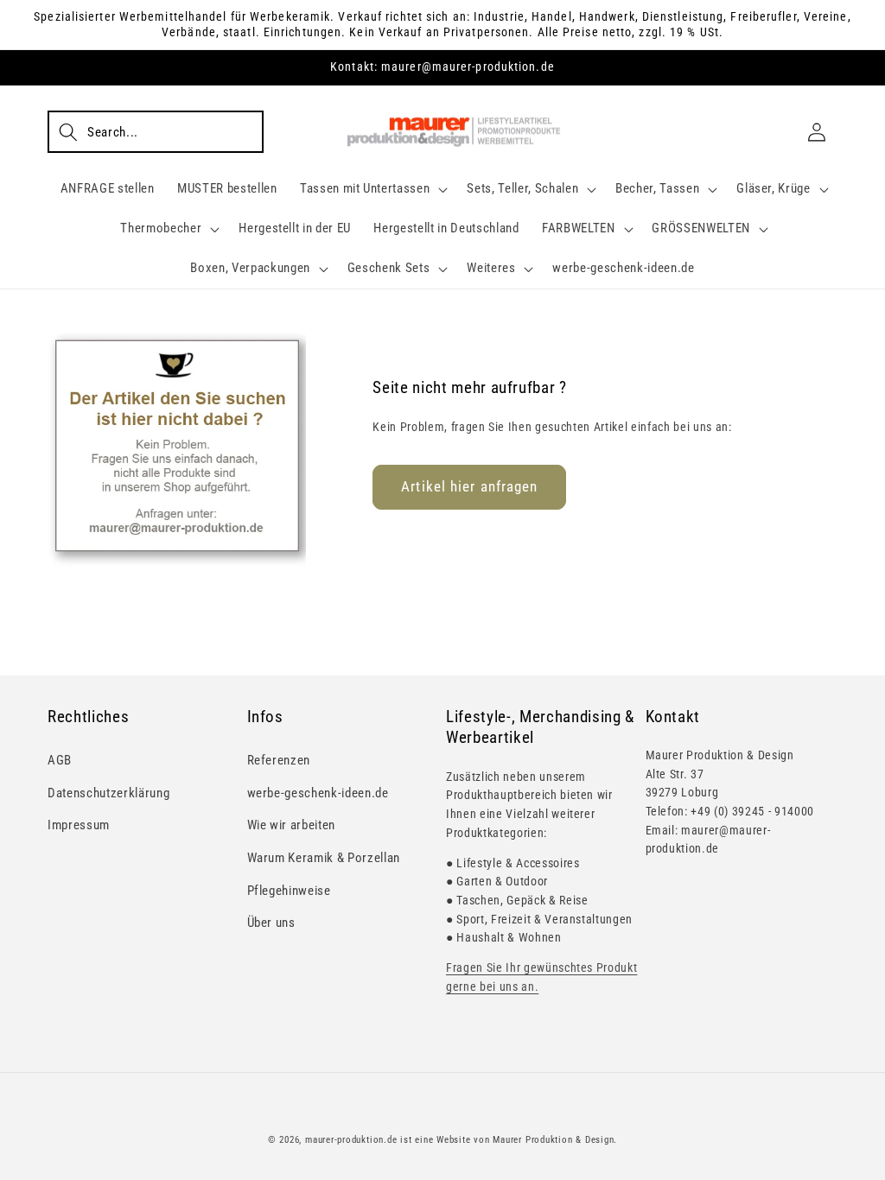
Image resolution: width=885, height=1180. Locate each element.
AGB (60, 760)
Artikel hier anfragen (469, 487)
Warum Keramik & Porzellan (324, 858)
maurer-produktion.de (351, 1139)
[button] (156, 131)
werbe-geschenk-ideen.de (318, 793)
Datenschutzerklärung (108, 793)
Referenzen (279, 760)
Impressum (79, 825)
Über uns (271, 922)
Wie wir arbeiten (291, 825)
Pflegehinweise (289, 890)
